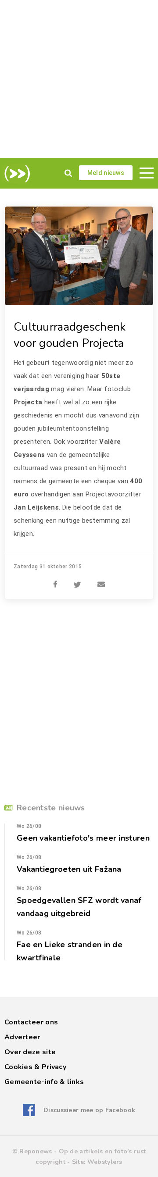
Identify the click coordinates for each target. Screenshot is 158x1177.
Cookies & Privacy (35, 1067)
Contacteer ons (31, 1022)
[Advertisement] (79, 79)
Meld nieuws (105, 172)
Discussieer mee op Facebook (89, 1110)
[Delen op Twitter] (77, 580)
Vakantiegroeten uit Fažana (69, 869)
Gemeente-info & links (44, 1082)
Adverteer (22, 1037)
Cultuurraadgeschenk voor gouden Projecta (70, 335)
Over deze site (30, 1052)
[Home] (15, 174)
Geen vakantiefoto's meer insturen (83, 838)
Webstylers (104, 1162)
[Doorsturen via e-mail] (101, 580)
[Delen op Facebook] (55, 580)
